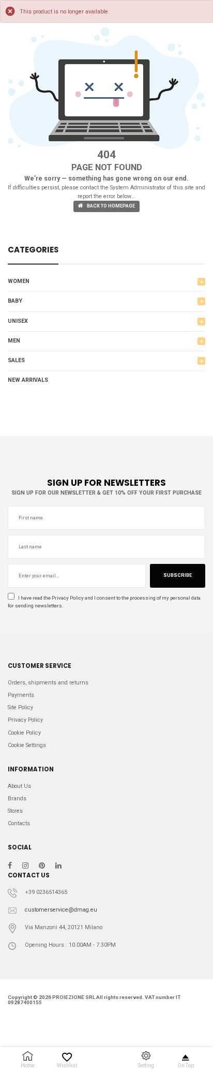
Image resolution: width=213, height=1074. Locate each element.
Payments (21, 695)
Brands (17, 798)
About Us (19, 786)
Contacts (19, 823)
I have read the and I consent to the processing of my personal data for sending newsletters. (104, 601)
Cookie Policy (24, 732)
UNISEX (18, 321)
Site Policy (20, 707)
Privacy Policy (68, 598)
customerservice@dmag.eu (61, 909)
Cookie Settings (27, 745)
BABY (15, 300)
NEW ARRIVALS (28, 380)
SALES (16, 360)
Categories (33, 250)
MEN (14, 340)
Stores (15, 811)
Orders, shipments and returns (48, 682)
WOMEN (18, 281)
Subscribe (177, 575)
